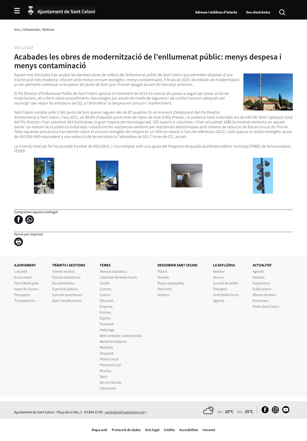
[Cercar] (282, 12)
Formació (107, 324)
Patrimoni (165, 289)
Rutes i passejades (171, 283)
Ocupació (107, 353)
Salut (103, 376)
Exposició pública (65, 289)
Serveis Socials (110, 382)
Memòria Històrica (113, 341)
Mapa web (99, 430)
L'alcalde (20, 271)
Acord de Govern (26, 289)
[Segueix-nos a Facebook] (264, 412)
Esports (105, 318)
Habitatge (107, 330)
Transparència (24, 300)
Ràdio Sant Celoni (266, 306)
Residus (105, 370)
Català (104, 283)
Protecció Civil (110, 365)
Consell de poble (225, 283)
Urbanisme (31, 29)
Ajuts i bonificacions (66, 300)
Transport (220, 289)
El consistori (23, 277)
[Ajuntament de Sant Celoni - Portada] (61, 9)
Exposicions (261, 283)
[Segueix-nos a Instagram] (274, 412)
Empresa (106, 306)
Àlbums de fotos (264, 295)
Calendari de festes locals (118, 277)
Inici (17, 29)
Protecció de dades (126, 430)
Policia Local (109, 359)
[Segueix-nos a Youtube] (284, 412)
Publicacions (262, 289)
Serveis (218, 277)
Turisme (163, 277)
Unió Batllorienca (226, 295)
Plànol (162, 271)
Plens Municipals (26, 283)
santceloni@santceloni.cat (125, 412)
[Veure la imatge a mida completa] (44, 175)
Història (163, 295)
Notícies (48, 29)
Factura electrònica (66, 277)
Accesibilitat (188, 430)
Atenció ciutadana (113, 271)
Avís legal (152, 430)
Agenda (218, 300)
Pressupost (22, 295)
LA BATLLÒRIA (224, 265)
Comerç (105, 289)
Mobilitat (106, 347)
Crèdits (169, 430)
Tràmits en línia (63, 271)
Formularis (260, 300)
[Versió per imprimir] (19, 242)
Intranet (208, 430)
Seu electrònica (258, 12)
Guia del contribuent (67, 295)
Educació (106, 300)
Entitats (105, 312)
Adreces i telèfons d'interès (216, 12)
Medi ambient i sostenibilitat (121, 335)
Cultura (105, 295)
